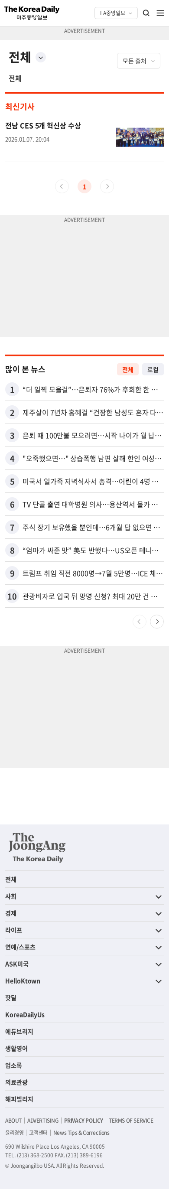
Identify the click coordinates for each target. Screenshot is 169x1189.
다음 (157, 622)
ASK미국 (17, 963)
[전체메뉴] (160, 13)
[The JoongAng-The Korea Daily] (37, 847)
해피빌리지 (19, 1099)
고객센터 (38, 1133)
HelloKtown (22, 980)
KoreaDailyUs (25, 1014)
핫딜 (10, 997)
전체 (15, 78)
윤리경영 (14, 1133)
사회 (10, 896)
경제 (10, 913)
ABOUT (13, 1120)
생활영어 (16, 1048)
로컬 (153, 369)
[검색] (146, 13)
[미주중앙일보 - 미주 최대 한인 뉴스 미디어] (32, 13)
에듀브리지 (19, 1031)
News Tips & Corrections (81, 1133)
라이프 (13, 929)
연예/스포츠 (20, 946)
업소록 (13, 1065)
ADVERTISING (42, 1120)
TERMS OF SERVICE (131, 1120)
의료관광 (16, 1082)
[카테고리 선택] (41, 57)
